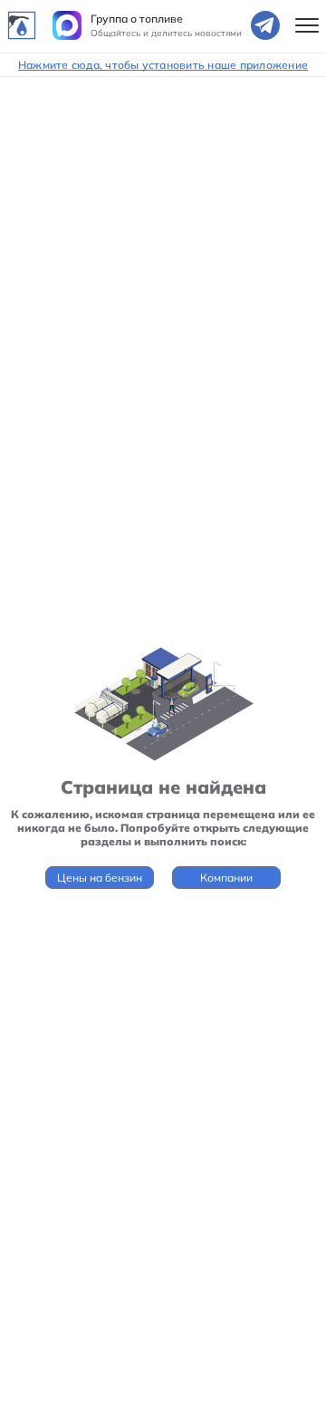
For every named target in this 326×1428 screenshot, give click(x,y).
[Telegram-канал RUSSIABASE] (265, 25)
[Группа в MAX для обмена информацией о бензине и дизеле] (67, 25)
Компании (226, 877)
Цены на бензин (99, 877)
